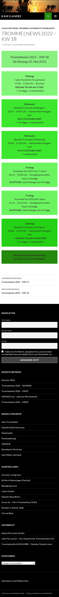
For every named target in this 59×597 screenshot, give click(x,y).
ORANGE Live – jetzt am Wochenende (19, 396)
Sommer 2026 (8, 380)
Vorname (6, 320)
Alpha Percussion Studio (13, 533)
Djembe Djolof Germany (13, 427)
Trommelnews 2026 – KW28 (15, 402)
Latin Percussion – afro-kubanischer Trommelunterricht (28, 538)
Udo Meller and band (11, 455)
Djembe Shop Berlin (11, 496)
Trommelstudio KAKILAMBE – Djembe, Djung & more (27, 544)
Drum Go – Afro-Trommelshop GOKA (19, 502)
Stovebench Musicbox (12, 449)
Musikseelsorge (9, 438)
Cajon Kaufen (8, 491)
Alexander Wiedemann (24, 45)
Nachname (7, 330)
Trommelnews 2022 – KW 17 (15, 280)
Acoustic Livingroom (11, 475)
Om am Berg (7, 513)
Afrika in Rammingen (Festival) (16, 480)
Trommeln (24, 28)
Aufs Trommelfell (10, 422)
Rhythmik (13, 28)
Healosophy (7, 433)
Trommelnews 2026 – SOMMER (16, 385)
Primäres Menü (55, 16)
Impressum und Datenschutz (15, 580)
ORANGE (6, 444)
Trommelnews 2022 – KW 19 (15, 291)
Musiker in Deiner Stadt (13, 507)
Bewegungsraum (9, 485)
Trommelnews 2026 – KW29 (15, 391)
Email (4, 341)
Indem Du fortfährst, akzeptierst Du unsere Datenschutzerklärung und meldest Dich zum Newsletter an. (27, 353)
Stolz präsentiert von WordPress (39, 593)
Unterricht (36, 28)
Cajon (5, 28)
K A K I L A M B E (11, 16)
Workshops (48, 28)
